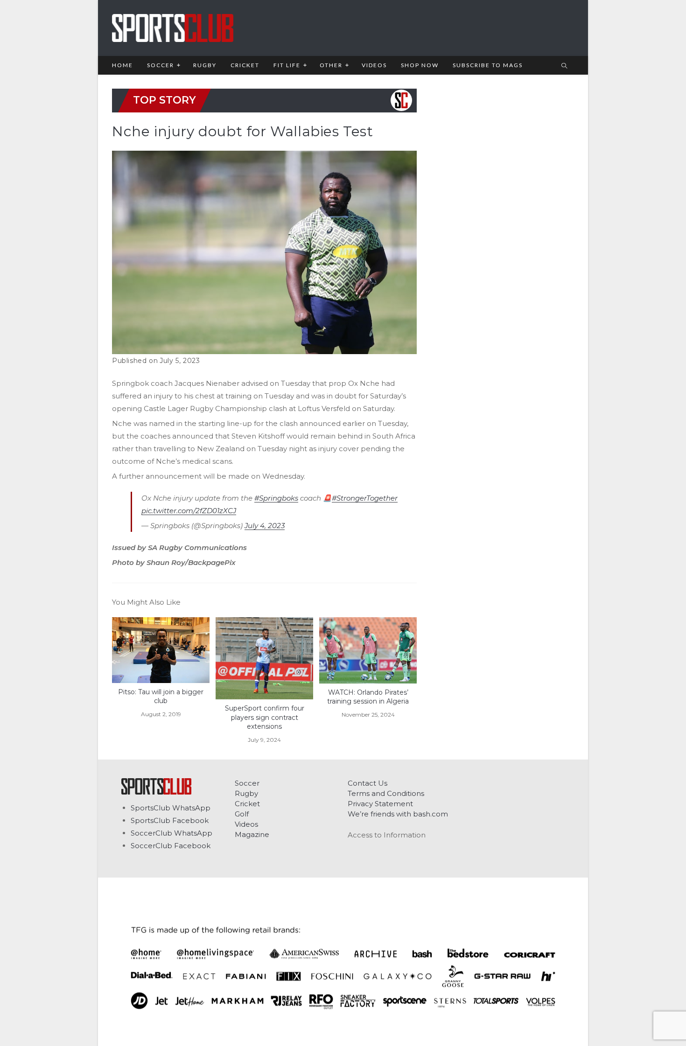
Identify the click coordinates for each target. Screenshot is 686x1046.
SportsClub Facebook (170, 820)
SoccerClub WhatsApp (171, 833)
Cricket (247, 803)
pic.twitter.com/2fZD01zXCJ (188, 510)
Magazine (252, 834)
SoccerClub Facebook (170, 845)
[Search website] (564, 66)
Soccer (247, 783)
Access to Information (387, 834)
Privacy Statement (380, 803)
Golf (242, 813)
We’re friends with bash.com (398, 813)
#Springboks (276, 498)
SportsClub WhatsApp (170, 807)
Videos (246, 824)
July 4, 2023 (265, 525)
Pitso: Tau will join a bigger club (160, 696)
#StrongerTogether (365, 498)
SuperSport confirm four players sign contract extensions (264, 717)
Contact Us (367, 783)
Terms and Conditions (386, 793)
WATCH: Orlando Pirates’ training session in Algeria (368, 697)
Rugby (246, 793)
